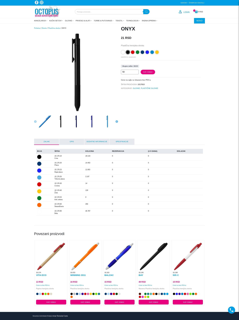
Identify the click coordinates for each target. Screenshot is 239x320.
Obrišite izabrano (128, 57)
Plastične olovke (54, 28)
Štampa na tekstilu (196, 3)
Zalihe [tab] (47, 142)
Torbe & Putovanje (103, 21)
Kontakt (184, 3)
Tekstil (119, 21)
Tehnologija (132, 21)
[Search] (146, 11)
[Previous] (35, 121)
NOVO (199, 21)
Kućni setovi (55, 21)
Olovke (68, 21)
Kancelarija (40, 21)
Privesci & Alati (83, 21)
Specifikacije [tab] (122, 142)
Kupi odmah (147, 72)
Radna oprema (149, 21)
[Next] (117, 121)
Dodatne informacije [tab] (97, 142)
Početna (37, 28)
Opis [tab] (72, 142)
